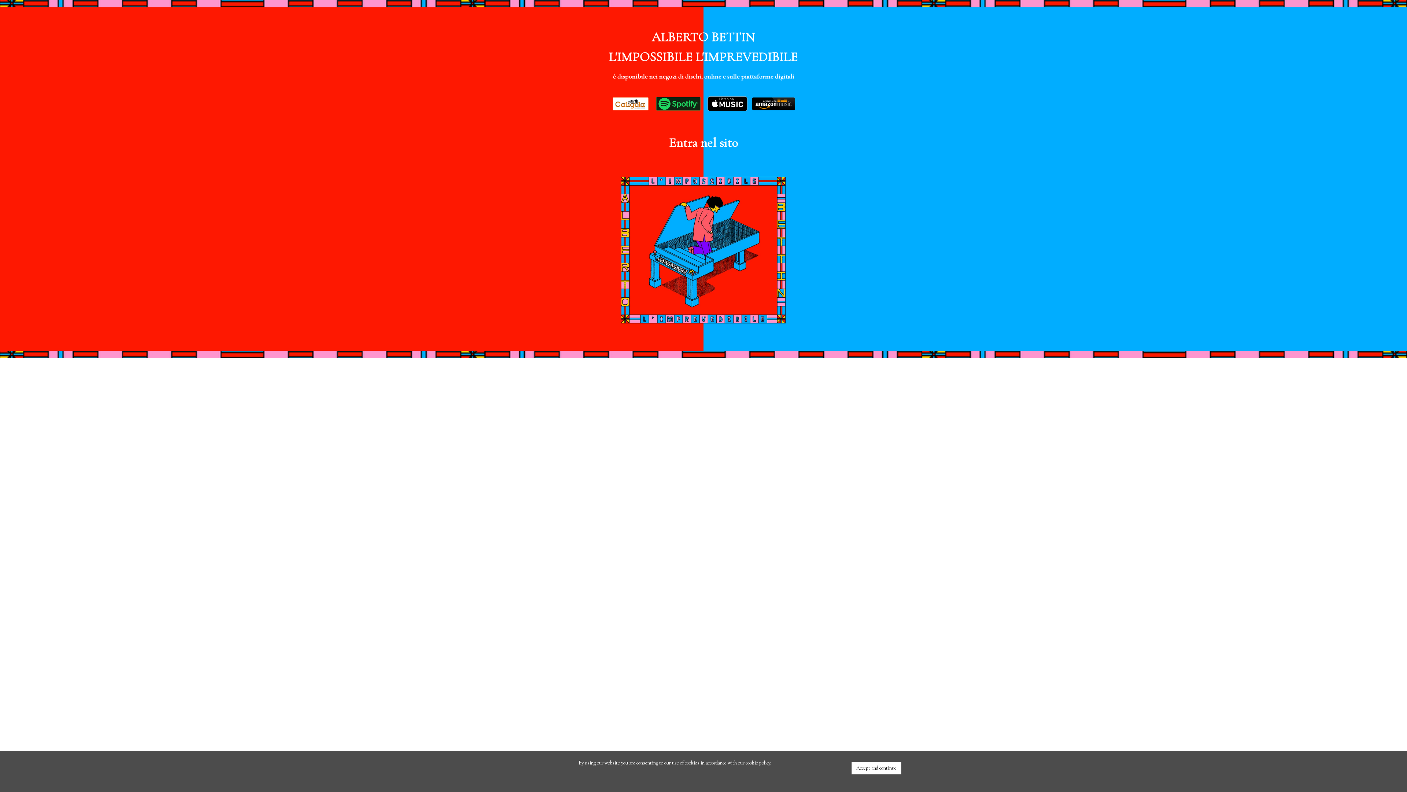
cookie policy (758, 763)
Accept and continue (876, 768)
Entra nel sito (703, 142)
